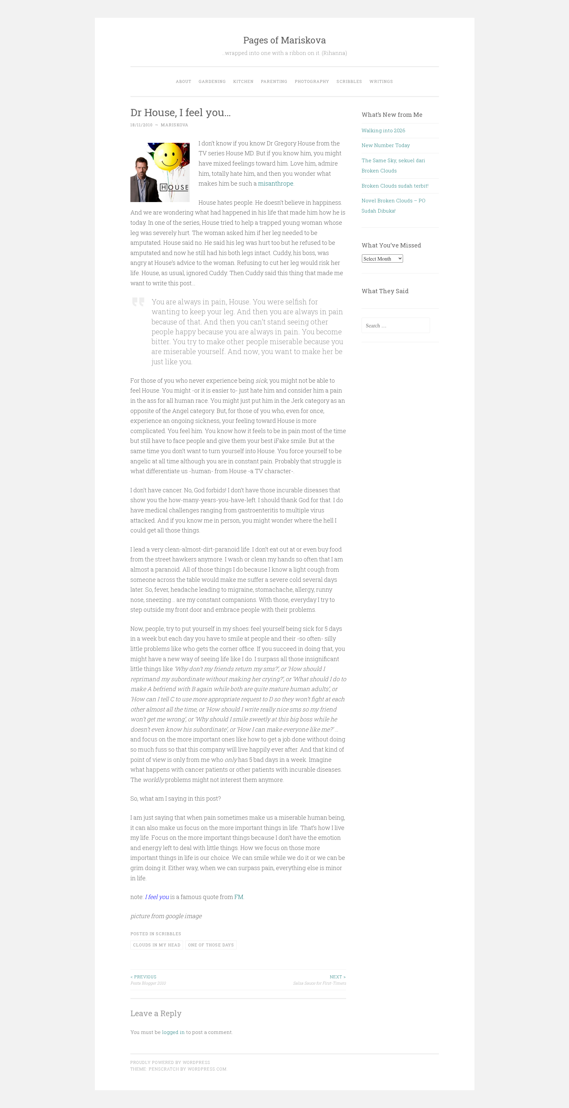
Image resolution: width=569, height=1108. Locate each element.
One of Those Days (211, 944)
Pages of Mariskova (284, 40)
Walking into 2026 (383, 130)
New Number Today (386, 145)
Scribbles (349, 81)
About (183, 81)
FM (238, 897)
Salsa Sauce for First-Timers (319, 979)
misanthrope (275, 183)
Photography (312, 81)
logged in (173, 1032)
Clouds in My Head (156, 944)
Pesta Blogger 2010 (148, 979)
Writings (381, 81)
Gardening (212, 81)
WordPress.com (207, 1068)
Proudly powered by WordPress (170, 1062)
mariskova (174, 124)
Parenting (274, 81)
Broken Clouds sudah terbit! (395, 185)
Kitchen (243, 81)
